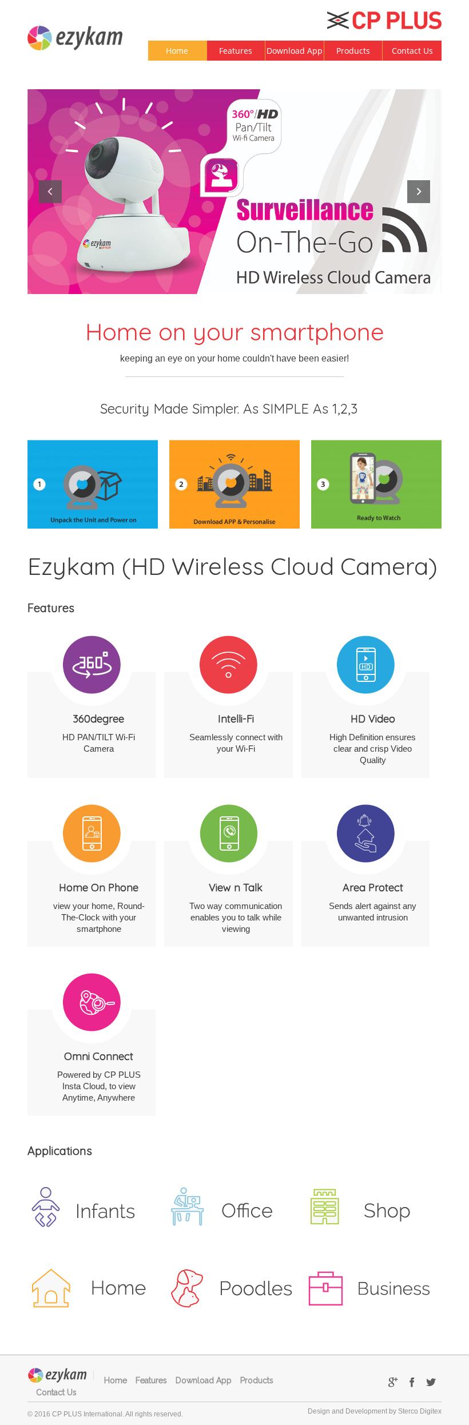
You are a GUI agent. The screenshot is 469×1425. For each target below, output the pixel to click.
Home (177, 50)
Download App (295, 50)
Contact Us (412, 50)
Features (235, 50)
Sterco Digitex (420, 1411)
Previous (50, 191)
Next (418, 191)
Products (353, 50)
